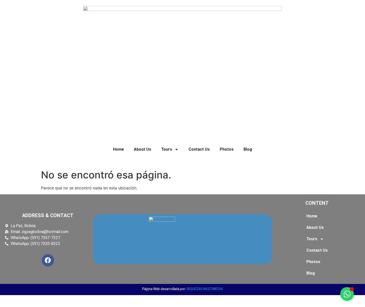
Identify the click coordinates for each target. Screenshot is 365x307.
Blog (248, 149)
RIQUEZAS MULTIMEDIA (205, 289)
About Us (142, 149)
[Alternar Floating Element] (347, 294)
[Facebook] (48, 260)
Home (118, 149)
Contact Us (199, 149)
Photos (227, 149)
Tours (166, 149)
